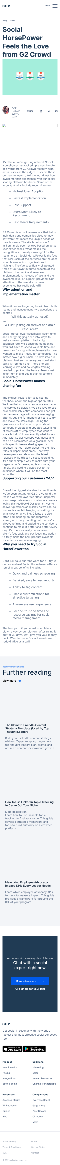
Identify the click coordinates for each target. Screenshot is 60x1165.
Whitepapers (9, 1105)
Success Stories (11, 1100)
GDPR (34, 1141)
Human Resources (42, 1078)
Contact (35, 1153)
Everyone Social (41, 1100)
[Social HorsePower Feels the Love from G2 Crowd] (30, 76)
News (12, 20)
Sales (35, 1072)
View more (9, 680)
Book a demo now (26, 981)
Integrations (9, 1078)
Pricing (6, 1072)
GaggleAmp (39, 1105)
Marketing (38, 1067)
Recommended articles (13, 666)
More (35, 1122)
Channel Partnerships (44, 1083)
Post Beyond (39, 1111)
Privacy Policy (9, 1141)
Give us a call (20, 641)
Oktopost (37, 1116)
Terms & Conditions (11, 1147)
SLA (4, 1153)
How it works (9, 1067)
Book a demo (9, 1083)
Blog (4, 20)
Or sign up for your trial (30, 988)
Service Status (38, 1147)
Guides (6, 1111)
